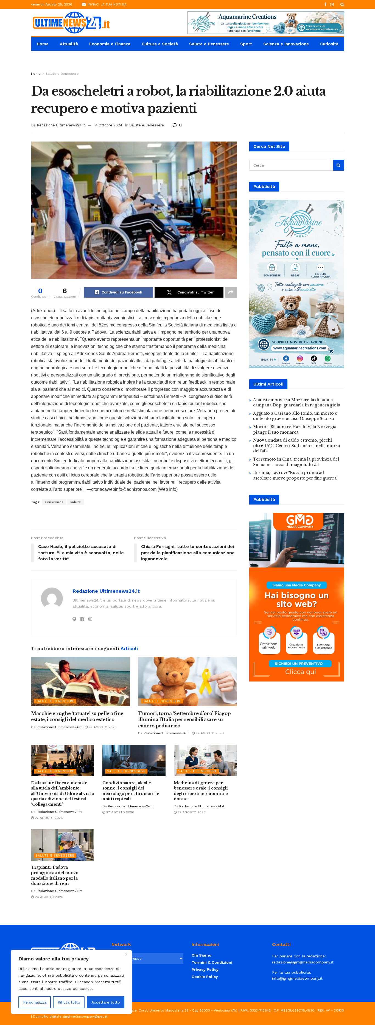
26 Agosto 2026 (48, 897)
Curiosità (329, 43)
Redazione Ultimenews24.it (61, 125)
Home (43, 43)
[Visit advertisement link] (266, 22)
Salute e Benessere (209, 43)
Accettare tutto (105, 1002)
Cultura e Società (160, 43)
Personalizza (34, 1002)
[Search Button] (342, 4)
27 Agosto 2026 (102, 727)
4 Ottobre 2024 (108, 125)
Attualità (69, 43)
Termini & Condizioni (212, 962)
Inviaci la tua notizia (106, 4)
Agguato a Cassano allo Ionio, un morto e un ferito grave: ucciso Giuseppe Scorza (295, 416)
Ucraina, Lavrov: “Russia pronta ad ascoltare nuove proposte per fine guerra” (295, 475)
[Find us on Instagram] (332, 4)
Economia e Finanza (109, 43)
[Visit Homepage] (71, 22)
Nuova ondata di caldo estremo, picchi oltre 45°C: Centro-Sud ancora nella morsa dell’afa (296, 445)
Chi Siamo (201, 955)
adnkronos (54, 502)
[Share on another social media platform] (231, 292)
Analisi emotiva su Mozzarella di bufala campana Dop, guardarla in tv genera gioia (296, 402)
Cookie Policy (205, 976)
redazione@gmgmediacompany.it (303, 962)
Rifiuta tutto (69, 1002)
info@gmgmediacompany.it (297, 978)
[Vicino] (126, 954)
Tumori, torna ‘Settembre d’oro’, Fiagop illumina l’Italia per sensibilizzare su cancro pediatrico (184, 719)
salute (75, 502)
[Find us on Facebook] (325, 4)
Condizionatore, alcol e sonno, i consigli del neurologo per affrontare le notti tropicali (130, 791)
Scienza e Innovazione (286, 43)
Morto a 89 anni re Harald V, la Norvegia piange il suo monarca (294, 429)
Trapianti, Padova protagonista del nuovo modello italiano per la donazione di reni (55, 875)
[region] (71, 982)
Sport (246, 43)
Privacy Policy (205, 969)
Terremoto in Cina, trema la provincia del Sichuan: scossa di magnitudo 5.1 (296, 462)
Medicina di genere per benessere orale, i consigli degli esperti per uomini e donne (201, 791)
